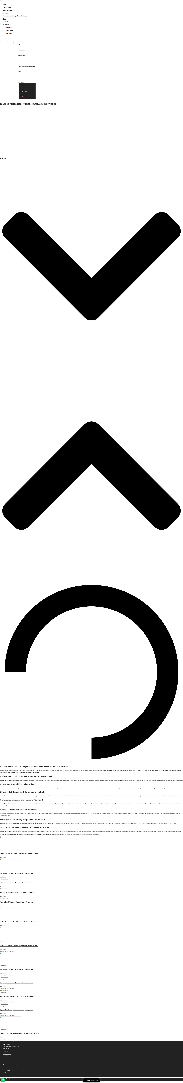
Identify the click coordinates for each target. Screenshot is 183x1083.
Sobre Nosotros (7, 10)
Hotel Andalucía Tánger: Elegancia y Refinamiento (19, 853)
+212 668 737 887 (7, 1054)
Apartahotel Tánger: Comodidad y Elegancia (16, 902)
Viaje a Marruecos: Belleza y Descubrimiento (16, 883)
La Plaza (5, 13)
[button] (91, 266)
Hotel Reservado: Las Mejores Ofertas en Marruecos (19, 922)
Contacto (5, 21)
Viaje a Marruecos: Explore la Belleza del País (17, 892)
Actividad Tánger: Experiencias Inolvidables (16, 873)
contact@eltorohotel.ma (8, 1055)
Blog (4, 19)
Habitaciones (7, 7)
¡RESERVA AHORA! (91, 1080)
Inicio (4, 4)
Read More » (3, 857)
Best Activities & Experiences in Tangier (15, 16)
